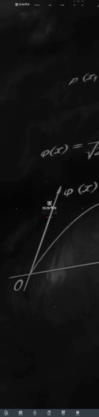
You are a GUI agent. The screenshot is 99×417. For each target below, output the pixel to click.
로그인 (74, 1)
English (83, 1)
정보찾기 (78, 1)
